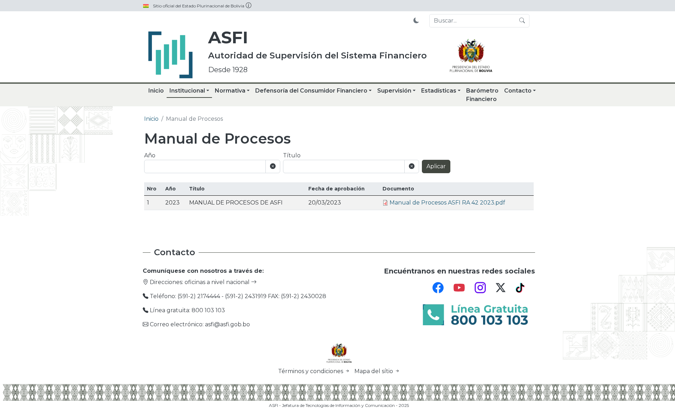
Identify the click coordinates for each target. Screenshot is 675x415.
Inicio (156, 90)
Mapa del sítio (374, 371)
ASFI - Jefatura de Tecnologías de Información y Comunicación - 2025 (339, 405)
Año (149, 155)
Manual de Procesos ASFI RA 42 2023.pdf (447, 202)
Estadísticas (438, 90)
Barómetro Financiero (482, 94)
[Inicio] (170, 55)
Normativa (230, 90)
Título (292, 155)
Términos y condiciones (311, 371)
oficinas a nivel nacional (218, 282)
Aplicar (436, 166)
